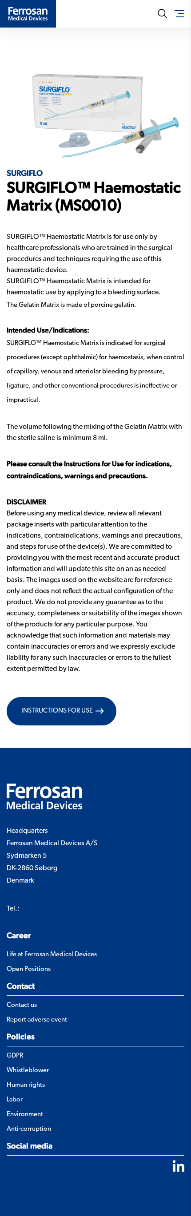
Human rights (26, 1085)
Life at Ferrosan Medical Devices (52, 954)
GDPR (15, 1056)
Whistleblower (28, 1070)
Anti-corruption (29, 1129)
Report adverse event (37, 1020)
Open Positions (29, 969)
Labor (15, 1100)
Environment (25, 1114)
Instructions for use (57, 711)
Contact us (22, 1005)
